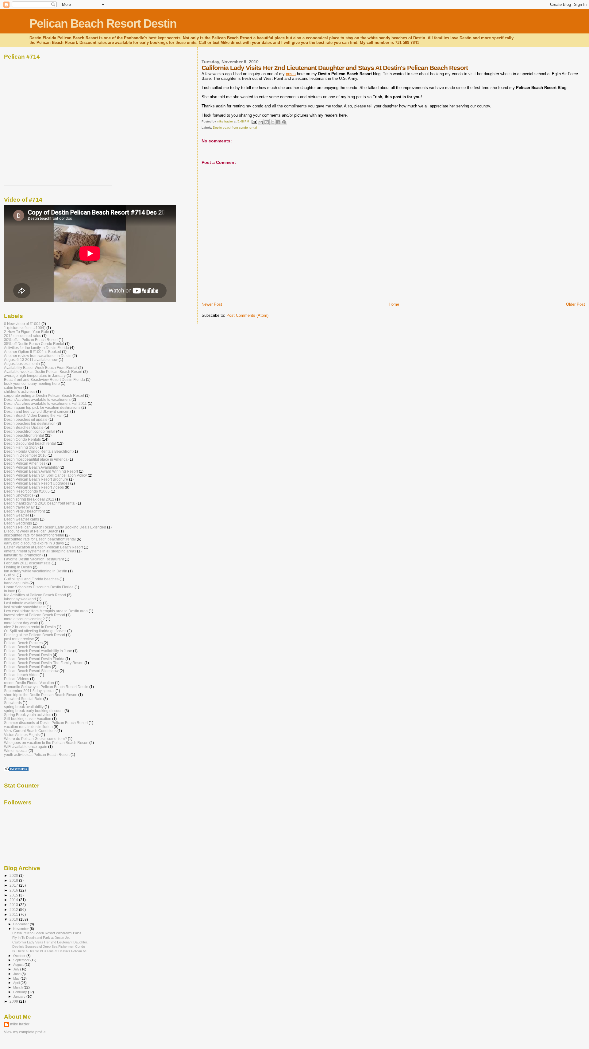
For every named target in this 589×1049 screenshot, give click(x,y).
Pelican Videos (16, 679)
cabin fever (13, 387)
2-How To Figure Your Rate (26, 332)
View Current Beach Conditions (30, 731)
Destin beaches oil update (26, 419)
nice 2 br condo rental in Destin (30, 627)
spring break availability (24, 707)
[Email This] (261, 122)
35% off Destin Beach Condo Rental (34, 344)
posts (291, 74)
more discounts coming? (24, 619)
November (21, 929)
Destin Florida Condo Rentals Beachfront (38, 451)
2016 (14, 890)
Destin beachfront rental (24, 435)
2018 (14, 880)
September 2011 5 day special (29, 691)
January (19, 996)
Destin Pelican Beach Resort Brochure (36, 479)
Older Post (575, 304)
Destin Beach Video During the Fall (33, 415)
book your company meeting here (32, 383)
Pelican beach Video (21, 675)
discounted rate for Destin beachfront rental (40, 539)
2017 (14, 885)
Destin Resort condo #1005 (27, 491)
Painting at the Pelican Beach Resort (34, 635)
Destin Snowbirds (18, 495)
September (21, 960)
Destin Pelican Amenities (24, 463)
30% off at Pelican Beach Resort (31, 340)
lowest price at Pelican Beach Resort (34, 615)
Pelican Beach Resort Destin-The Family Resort (43, 663)
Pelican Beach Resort (22, 647)
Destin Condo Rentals (22, 439)
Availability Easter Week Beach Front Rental (40, 368)
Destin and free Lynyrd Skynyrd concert (36, 411)
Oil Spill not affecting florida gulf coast (35, 631)
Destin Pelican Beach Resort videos (34, 487)
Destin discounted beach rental (30, 443)
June (17, 974)
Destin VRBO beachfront (24, 511)
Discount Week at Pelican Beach (31, 531)
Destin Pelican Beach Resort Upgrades (36, 483)
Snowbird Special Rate (23, 699)
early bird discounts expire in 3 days (34, 543)
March (18, 987)
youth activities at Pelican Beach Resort (37, 755)
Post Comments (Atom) (247, 315)
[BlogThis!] (267, 122)
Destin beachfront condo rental (235, 127)
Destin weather (16, 515)
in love (9, 591)
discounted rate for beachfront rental (34, 535)
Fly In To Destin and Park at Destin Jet (41, 937)
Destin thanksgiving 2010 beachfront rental (39, 503)
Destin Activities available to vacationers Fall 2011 (45, 403)
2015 (14, 895)
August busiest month (22, 364)
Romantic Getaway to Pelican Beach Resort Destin (46, 687)
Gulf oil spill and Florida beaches (31, 579)
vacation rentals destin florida (28, 727)
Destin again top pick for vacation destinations (42, 407)
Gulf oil (10, 575)
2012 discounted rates (22, 336)
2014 (14, 900)
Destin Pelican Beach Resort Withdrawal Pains (46, 933)
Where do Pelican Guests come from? (35, 739)
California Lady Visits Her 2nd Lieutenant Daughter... (51, 942)
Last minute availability (23, 603)
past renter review (19, 639)
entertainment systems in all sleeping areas (40, 551)
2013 (14, 905)
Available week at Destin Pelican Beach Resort (43, 372)
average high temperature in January (35, 375)
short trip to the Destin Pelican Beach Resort (40, 695)
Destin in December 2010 (25, 455)
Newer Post (212, 304)
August (19, 964)
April (17, 983)
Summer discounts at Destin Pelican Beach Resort (46, 723)
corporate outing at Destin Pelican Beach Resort (44, 395)
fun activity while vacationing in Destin (35, 571)
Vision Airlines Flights (22, 735)
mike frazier (19, 1024)
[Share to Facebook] (278, 122)
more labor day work (21, 623)
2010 (14, 919)
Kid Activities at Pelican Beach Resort (35, 595)
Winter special (16, 751)
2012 (14, 910)
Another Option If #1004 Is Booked (32, 352)
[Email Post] (254, 121)
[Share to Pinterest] (284, 122)
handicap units (16, 583)
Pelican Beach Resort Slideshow (31, 671)
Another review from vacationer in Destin (37, 356)
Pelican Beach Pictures (23, 643)
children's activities (19, 391)
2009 (14, 1001)
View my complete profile (25, 1032)
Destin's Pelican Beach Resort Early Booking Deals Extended (55, 527)
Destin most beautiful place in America (35, 459)
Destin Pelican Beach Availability (31, 467)
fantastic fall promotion (22, 555)
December (21, 924)
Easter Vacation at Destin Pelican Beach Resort (43, 547)
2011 (14, 914)
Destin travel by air (19, 507)
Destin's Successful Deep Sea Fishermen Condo (48, 946)
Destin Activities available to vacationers (37, 399)
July (16, 969)
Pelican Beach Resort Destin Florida (34, 659)
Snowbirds (13, 703)
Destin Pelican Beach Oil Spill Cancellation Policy (45, 475)
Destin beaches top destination (30, 423)
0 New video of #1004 (22, 324)
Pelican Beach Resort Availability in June (38, 651)
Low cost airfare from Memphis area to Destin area (46, 611)
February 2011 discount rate (27, 563)
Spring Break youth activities (27, 715)
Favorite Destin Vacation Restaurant (34, 559)
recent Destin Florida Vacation (29, 683)
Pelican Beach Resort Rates (27, 667)
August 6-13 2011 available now (31, 360)
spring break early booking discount (34, 711)
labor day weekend (20, 599)
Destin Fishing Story (20, 447)
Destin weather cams (21, 519)
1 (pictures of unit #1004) (24, 328)
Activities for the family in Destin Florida (36, 348)
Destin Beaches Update (24, 427)
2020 (14, 875)
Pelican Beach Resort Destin (102, 23)
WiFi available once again (25, 747)
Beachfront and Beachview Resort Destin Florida (44, 379)
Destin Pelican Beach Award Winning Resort (41, 471)
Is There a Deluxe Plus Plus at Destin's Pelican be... (50, 951)
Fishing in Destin (18, 567)
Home (394, 304)
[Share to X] (272, 122)
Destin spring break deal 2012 (29, 499)
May (17, 978)
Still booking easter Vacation (27, 719)
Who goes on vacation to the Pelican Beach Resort (46, 743)
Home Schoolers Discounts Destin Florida (39, 587)
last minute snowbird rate (25, 607)
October (19, 956)
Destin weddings (18, 523)
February (20, 992)
